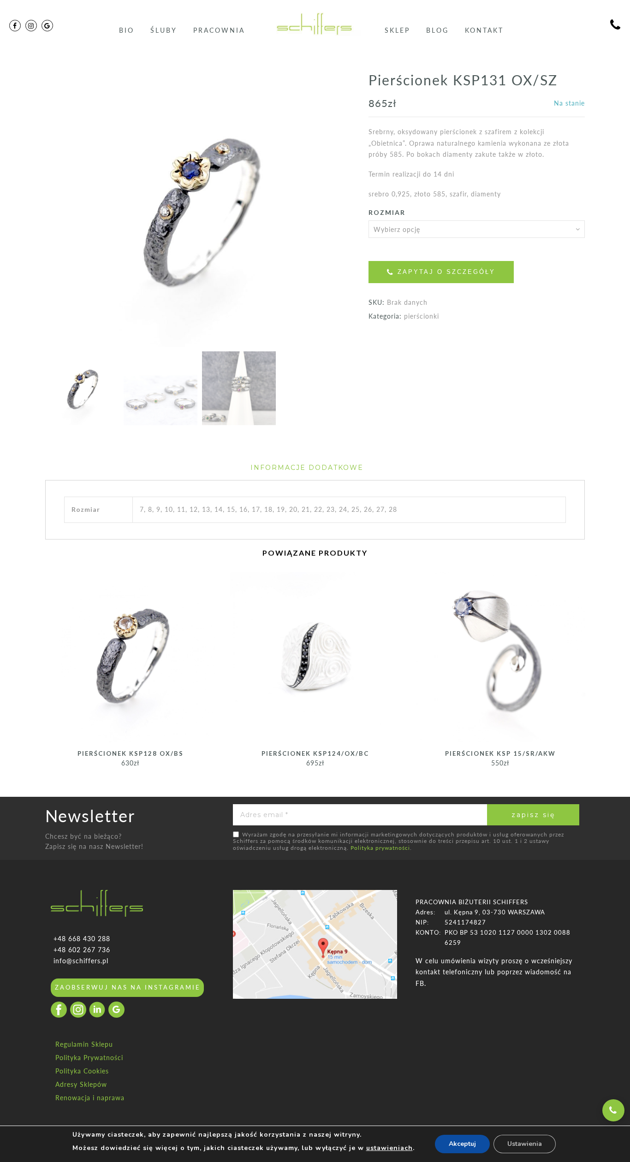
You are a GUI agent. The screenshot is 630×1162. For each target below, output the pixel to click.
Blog (437, 30)
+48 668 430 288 (81, 939)
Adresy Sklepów (81, 1084)
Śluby (163, 30)
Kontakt (484, 30)
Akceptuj (462, 1143)
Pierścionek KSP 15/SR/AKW (500, 753)
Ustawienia (524, 1143)
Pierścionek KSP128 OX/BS (130, 753)
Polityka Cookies (82, 1071)
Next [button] (327, 209)
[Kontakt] (615, 25)
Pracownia (219, 30)
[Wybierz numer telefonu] (613, 1110)
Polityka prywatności (380, 847)
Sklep (397, 30)
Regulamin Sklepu (84, 1044)
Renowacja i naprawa (90, 1098)
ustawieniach (389, 1148)
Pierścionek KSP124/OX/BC (315, 753)
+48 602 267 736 (81, 950)
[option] (199, 208)
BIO (126, 30)
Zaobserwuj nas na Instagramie (128, 987)
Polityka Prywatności (89, 1057)
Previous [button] (67, 209)
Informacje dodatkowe (306, 467)
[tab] (306, 468)
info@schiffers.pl (80, 961)
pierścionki (421, 316)
